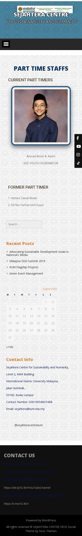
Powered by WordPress (41, 520)
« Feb (9, 347)
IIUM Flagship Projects (23, 267)
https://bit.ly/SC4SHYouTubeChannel (27, 487)
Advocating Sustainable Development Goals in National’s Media (37, 253)
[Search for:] (24, 224)
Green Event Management (26, 273)
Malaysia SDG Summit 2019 (27, 261)
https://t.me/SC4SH (16, 504)
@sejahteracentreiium (29, 425)
